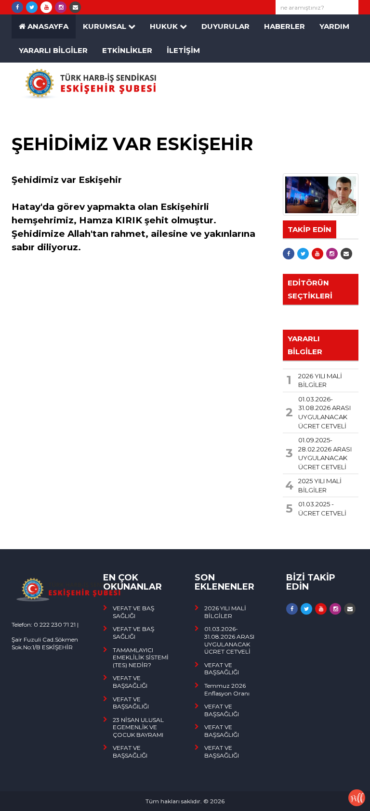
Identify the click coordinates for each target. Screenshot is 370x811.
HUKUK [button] (165, 26)
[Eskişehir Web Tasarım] (356, 797)
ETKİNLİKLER (127, 50)
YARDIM (334, 26)
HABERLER (284, 26)
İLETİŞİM (183, 50)
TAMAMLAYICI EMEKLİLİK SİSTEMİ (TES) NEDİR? (141, 657)
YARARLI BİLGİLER (53, 50)
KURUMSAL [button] (105, 26)
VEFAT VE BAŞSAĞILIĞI (131, 702)
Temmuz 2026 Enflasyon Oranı (227, 689)
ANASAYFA (47, 26)
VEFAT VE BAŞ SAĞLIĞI (133, 612)
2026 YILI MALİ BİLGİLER (225, 612)
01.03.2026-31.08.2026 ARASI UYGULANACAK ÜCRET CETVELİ (229, 640)
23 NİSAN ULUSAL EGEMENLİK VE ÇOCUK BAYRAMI (138, 727)
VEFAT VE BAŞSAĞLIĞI (130, 681)
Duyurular (225, 26)
